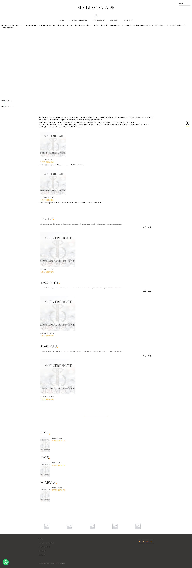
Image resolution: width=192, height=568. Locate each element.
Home (62, 20)
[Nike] (92, 526)
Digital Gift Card (47, 159)
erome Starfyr (7, 100)
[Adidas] (46, 526)
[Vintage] (138, 526)
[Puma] (115, 526)
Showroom (114, 20)
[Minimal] (69, 526)
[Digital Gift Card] (45, 445)
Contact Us (128, 20)
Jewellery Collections (78, 20)
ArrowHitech (61, 563)
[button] (6, 562)
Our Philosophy (99, 20)
